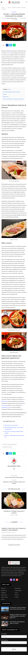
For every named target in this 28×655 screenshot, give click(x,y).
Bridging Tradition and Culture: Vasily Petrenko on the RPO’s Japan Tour (18, 616)
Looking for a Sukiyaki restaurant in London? (14, 512)
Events (2, 599)
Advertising (17, 588)
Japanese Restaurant (7, 447)
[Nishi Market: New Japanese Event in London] (5, 623)
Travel (16, 592)
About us (3, 588)
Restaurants (4, 594)
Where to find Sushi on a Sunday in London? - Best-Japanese (13, 529)
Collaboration (18, 590)
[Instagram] (11, 580)
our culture (4, 405)
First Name (4, 633)
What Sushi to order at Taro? (11, 425)
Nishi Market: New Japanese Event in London (17, 622)
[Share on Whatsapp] (14, 45)
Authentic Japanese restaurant (10, 444)
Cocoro (9, 52)
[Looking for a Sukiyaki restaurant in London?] (14, 500)
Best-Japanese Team (12, 18)
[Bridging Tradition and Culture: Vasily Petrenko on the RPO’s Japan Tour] (5, 616)
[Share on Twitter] (10, 45)
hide (9, 89)
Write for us (4, 590)
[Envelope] (17, 580)
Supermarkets (4, 597)
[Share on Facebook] (7, 45)
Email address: (4, 640)
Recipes (17, 594)
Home (3, 7)
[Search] (26, 2)
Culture (17, 597)
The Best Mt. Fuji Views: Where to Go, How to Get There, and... (18, 608)
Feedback (3, 592)
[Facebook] (14, 580)
